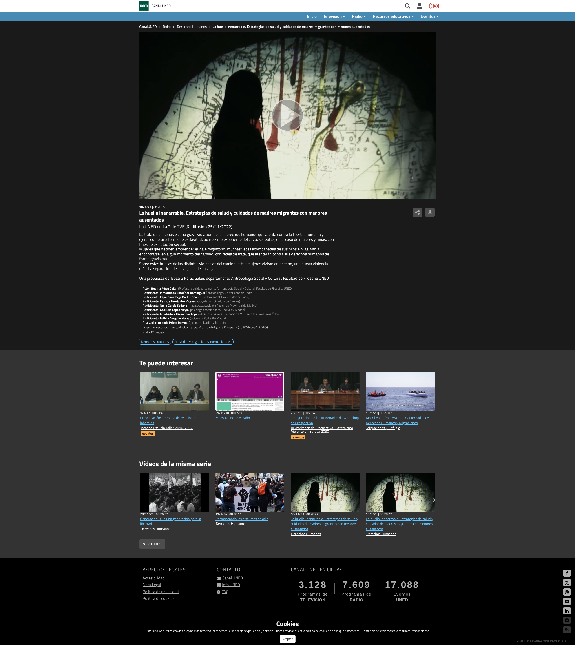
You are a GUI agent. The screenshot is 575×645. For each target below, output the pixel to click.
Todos (167, 26)
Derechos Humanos (192, 26)
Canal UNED (232, 578)
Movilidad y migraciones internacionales (203, 341)
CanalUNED (148, 26)
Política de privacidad (161, 592)
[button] (434, 404)
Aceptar (288, 638)
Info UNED (231, 585)
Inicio (312, 16)
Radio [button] (357, 16)
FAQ (225, 592)
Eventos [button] (428, 16)
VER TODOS (152, 544)
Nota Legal (152, 585)
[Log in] (420, 6)
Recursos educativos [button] (392, 16)
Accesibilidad (154, 578)
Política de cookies (158, 598)
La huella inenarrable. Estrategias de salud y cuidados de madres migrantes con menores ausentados (291, 26)
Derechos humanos (155, 341)
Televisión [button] (333, 16)
